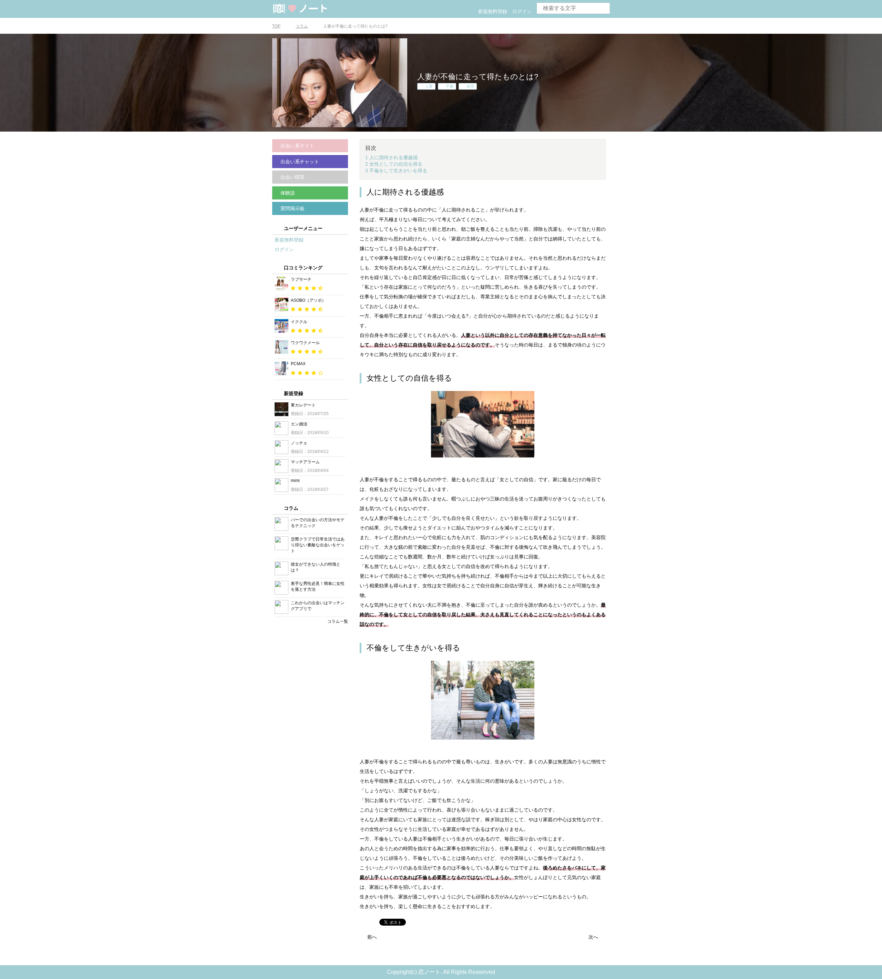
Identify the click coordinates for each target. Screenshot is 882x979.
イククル (299, 321)
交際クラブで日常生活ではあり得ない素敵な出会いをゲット (318, 545)
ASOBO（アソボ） (308, 300)
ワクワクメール (305, 342)
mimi (295, 480)
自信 (470, 86)
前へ (372, 937)
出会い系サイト (297, 145)
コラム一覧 (337, 621)
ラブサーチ (301, 279)
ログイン (522, 11)
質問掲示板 (292, 208)
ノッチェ (299, 443)
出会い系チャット (299, 161)
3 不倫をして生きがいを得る (396, 170)
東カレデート (303, 405)
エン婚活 (299, 424)
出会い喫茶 (292, 177)
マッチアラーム (305, 462)
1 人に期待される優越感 (391, 157)
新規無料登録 (492, 11)
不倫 (449, 86)
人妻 (429, 86)
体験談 (287, 193)
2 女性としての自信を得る (393, 164)
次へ (593, 937)
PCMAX (298, 363)
